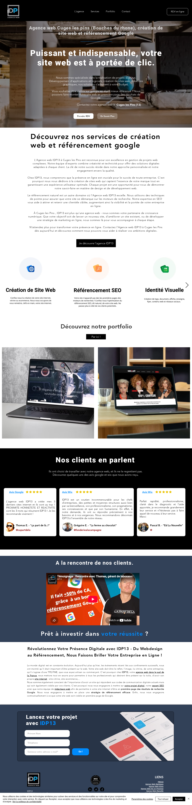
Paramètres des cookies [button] (142, 799)
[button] (94, 11)
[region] (47, 391)
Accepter (179, 799)
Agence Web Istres (156, 786)
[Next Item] (187, 285)
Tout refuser (163, 799)
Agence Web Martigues (154, 784)
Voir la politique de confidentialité (26, 801)
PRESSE (160, 782)
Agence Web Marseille (154, 791)
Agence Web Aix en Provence (152, 788)
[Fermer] (188, 799)
